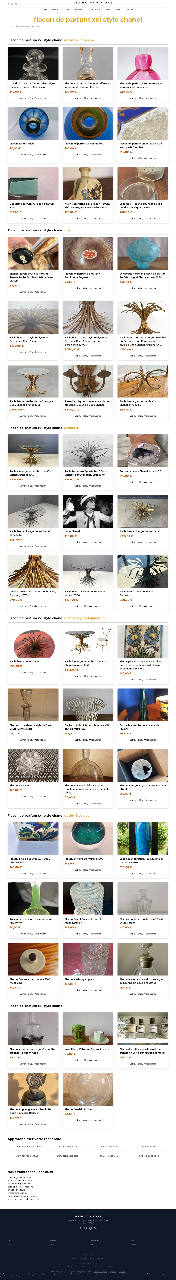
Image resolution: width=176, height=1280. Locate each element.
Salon (55, 10)
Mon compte (83, 1258)
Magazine (113, 1267)
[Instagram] (12, 4)
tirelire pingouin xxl (18, 1193)
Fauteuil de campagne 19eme (27, 1146)
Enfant (97, 1267)
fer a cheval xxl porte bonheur (23, 1199)
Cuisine (78, 10)
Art (108, 1267)
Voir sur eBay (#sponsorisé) (33, 98)
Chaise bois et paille (149, 1156)
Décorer (84, 1267)
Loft (45, 10)
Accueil (10, 27)
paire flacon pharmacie (19, 1183)
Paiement (92, 1258)
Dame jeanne (149, 1146)
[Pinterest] (16, 4)
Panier (75, 1258)
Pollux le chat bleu (108, 1156)
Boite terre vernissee (67, 1156)
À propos (113, 1272)
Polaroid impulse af (68, 1146)
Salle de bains (93, 10)
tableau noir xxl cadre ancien (22, 1196)
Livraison (100, 1258)
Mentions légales (100, 1272)
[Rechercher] (167, 4)
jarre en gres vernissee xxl (21, 1187)
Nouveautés (63, 1267)
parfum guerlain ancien (20, 1177)
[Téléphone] (19, 4)
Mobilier (129, 10)
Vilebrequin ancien (108, 1146)
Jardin (108, 10)
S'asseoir (78, 1267)
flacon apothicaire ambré (20, 1180)
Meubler (71, 1267)
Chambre (66, 10)
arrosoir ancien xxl (17, 1190)
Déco (118, 10)
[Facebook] (9, 4)
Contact (122, 1272)
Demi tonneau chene (27, 1156)
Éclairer (91, 1267)
